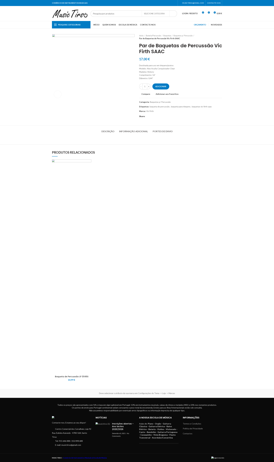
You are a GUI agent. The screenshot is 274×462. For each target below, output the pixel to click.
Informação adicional (133, 131)
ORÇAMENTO (200, 25)
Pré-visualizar (89, 177)
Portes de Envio (163, 131)
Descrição (107, 131)
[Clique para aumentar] (57, 94)
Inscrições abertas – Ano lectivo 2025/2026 (123, 426)
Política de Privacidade (193, 428)
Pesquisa (173, 13)
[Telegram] (151, 116)
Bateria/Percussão (153, 35)
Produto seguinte (220, 37)
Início (141, 35)
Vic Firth (150, 111)
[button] (89, 170)
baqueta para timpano (180, 106)
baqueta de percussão (160, 106)
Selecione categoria (154, 13)
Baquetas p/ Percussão (183, 35)
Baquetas (167, 35)
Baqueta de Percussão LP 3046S (71, 376)
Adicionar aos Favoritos (167, 94)
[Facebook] (171, 3)
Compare (145, 94)
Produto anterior (214, 37)
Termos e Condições (192, 423)
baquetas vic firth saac (202, 106)
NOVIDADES (216, 25)
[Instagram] (174, 3)
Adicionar (160, 86)
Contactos (187, 433)
